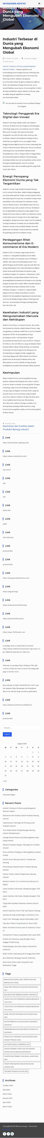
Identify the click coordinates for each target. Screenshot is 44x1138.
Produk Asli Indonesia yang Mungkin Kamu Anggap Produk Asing (20, 1038)
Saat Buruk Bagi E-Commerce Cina (17, 1044)
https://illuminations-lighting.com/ (16, 443)
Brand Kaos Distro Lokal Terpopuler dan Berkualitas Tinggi (20, 981)
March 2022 (7, 1094)
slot (4, 483)
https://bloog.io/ (25, 665)
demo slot (6, 510)
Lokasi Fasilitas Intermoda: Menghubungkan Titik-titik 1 (21, 1000)
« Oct (5, 781)
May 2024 (6, 1090)
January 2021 (8, 1098)
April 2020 (6, 1102)
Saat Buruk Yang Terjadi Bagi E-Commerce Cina (21, 915)
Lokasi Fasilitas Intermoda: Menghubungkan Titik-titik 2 (21, 1008)
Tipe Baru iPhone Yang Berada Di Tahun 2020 (20, 923)
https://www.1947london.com (14, 632)
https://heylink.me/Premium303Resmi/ (17, 705)
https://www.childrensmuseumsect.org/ (18, 649)
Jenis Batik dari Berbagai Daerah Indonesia (19, 958)
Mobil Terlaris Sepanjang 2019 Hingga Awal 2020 (21, 954)
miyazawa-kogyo (30, 58)
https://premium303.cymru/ (13, 619)
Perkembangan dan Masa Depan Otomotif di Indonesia (21, 1030)
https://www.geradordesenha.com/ (16, 578)
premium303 (8, 551)
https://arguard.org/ (10, 591)
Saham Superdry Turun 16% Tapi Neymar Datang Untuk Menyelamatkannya (19, 1050)
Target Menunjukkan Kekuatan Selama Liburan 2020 (19, 1065)
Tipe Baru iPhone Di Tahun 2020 (16, 1071)
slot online (7, 470)
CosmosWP (6, 1129)
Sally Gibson (9, 61)
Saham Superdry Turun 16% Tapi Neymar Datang (21, 911)
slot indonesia (8, 537)
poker (5, 524)
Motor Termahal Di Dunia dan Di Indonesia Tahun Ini (20, 1023)
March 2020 (7, 1106)
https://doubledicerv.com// (25, 685)
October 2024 (8, 1085)
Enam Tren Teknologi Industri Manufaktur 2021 (21, 919)
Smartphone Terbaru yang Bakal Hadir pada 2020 (21, 935)
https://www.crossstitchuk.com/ (15, 456)
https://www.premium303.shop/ (15, 605)
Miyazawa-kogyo (14, 3)
